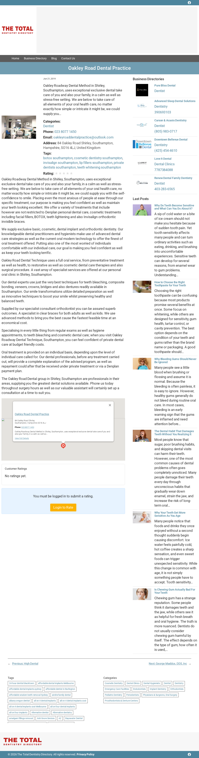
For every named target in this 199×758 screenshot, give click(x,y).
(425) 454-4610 (165, 151)
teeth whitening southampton (99, 167)
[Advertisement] (117, 31)
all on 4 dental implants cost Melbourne (27, 706)
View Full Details (22, 438)
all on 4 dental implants (45, 700)
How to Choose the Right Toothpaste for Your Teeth (170, 284)
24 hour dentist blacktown (21, 683)
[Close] (110, 405)
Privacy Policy (85, 754)
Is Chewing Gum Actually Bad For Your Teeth (174, 591)
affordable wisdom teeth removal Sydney (28, 695)
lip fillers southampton (95, 163)
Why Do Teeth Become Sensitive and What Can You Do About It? (174, 207)
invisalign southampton (60, 163)
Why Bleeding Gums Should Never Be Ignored (175, 361)
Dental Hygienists (151, 683)
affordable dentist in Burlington (60, 689)
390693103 (162, 112)
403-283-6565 (164, 189)
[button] (63, 446)
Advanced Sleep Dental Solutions (174, 101)
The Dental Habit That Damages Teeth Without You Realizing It (174, 433)
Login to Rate (63, 507)
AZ (60, 718)
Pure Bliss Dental (165, 85)
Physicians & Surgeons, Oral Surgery (160, 695)
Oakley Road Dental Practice (32, 414)
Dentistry (160, 106)
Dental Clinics (164, 164)
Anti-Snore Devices (46, 718)
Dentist (48, 126)
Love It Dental (162, 158)
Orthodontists (177, 689)
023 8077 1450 (65, 132)
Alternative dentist (40, 712)
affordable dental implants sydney (25, 689)
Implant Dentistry (158, 689)
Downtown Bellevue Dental (170, 139)
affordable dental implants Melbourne (56, 683)
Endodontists (139, 689)
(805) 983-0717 (165, 131)
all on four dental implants (62, 706)
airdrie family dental (61, 695)
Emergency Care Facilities (117, 689)
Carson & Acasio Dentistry (170, 120)
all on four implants (18, 712)
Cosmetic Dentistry (114, 683)
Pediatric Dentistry (113, 695)
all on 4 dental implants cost (73, 700)
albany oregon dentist (19, 700)
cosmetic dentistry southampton (98, 158)
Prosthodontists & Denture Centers (121, 700)
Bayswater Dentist (74, 718)
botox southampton (58, 158)
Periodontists (132, 695)
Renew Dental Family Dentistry (173, 178)
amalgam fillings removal (21, 718)
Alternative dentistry (62, 712)
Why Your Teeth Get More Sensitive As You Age (169, 514)
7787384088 (163, 170)
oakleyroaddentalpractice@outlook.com (83, 137)
